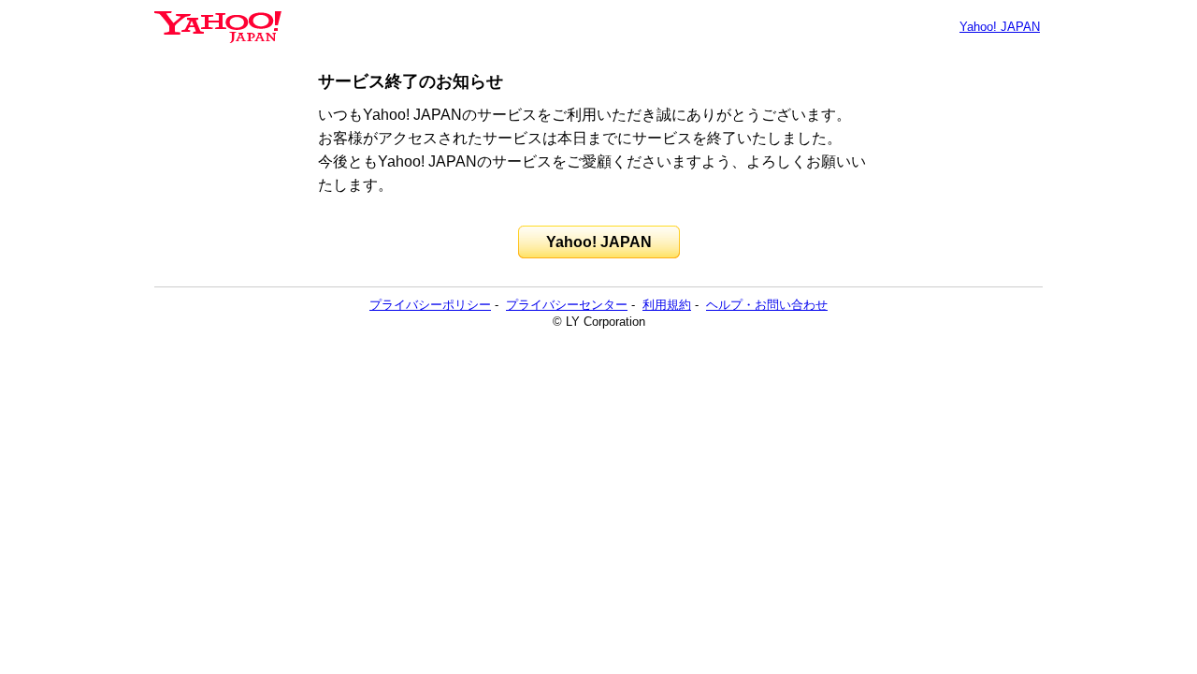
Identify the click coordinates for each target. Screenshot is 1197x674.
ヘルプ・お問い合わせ (767, 305)
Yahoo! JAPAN (999, 27)
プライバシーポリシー (430, 305)
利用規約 (666, 305)
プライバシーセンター (566, 305)
